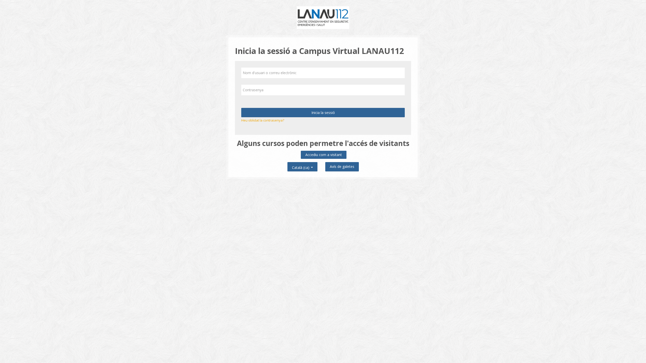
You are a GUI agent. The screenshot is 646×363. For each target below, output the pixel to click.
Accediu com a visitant (323, 154)
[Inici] (323, 17)
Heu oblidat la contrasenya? (262, 120)
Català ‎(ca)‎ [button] (301, 166)
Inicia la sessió (323, 112)
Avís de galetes (342, 166)
